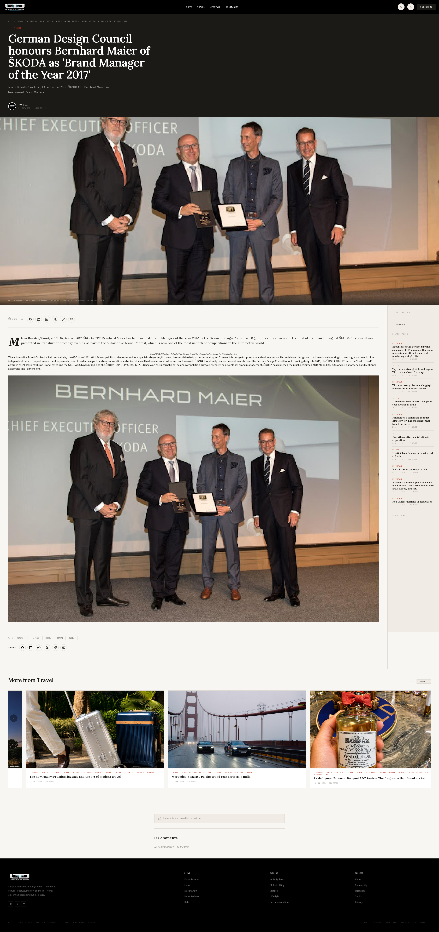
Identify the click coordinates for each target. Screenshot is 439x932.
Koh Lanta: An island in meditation (412, 501)
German (60, 638)
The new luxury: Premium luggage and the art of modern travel (412, 387)
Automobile (22, 638)
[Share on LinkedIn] (38, 319)
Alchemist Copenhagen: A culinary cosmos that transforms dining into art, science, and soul (413, 485)
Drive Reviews (192, 879)
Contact (359, 896)
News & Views (191, 896)
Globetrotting (277, 885)
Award (36, 638)
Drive (189, 7)
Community (232, 7)
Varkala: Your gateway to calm (410, 469)
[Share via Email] (71, 319)
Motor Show (190, 891)
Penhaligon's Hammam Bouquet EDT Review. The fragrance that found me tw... (352, 778)
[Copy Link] (63, 319)
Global (72, 638)
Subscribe (426, 7)
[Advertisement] (413, 573)
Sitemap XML (425, 923)
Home (10, 21)
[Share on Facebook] (30, 319)
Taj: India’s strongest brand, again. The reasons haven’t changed (412, 371)
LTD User (23, 105)
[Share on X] (55, 319)
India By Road (277, 879)
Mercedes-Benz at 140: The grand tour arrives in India (412, 403)
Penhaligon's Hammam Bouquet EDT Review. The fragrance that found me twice (411, 420)
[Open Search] (401, 6)
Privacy (359, 902)
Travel (201, 7)
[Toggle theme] (410, 6)
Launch (188, 885)
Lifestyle (215, 7)
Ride (186, 902)
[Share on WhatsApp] (47, 319)
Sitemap (412, 923)
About (358, 879)
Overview (400, 324)
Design (48, 638)
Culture (274, 891)
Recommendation (279, 902)
